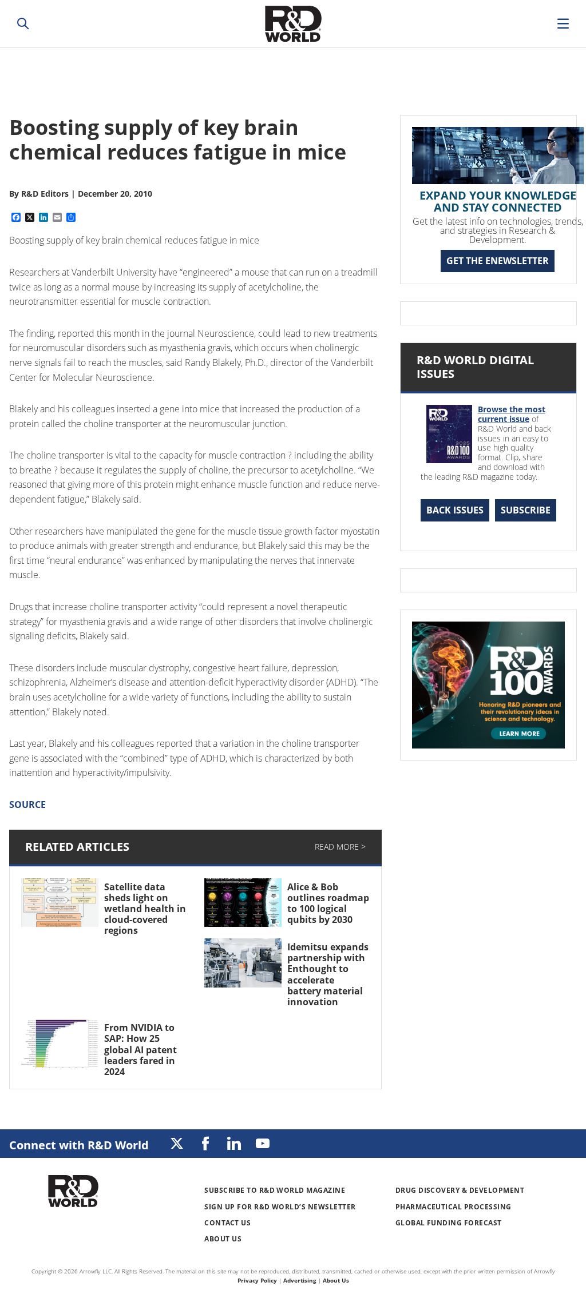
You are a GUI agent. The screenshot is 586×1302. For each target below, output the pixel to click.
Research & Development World (293, 24)
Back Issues (455, 510)
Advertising (299, 1280)
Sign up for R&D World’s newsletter (279, 1207)
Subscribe (526, 510)
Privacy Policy (257, 1280)
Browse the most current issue (511, 414)
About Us (222, 1239)
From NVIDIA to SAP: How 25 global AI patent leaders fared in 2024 (140, 1049)
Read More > (340, 846)
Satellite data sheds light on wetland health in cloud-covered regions (145, 909)
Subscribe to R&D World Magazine (274, 1190)
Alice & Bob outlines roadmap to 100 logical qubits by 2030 (328, 903)
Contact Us (227, 1223)
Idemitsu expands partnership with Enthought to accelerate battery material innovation (328, 974)
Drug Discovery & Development (459, 1190)
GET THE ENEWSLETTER (497, 260)
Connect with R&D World (79, 1145)
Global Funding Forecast (448, 1223)
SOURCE (27, 804)
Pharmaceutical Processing (453, 1207)
